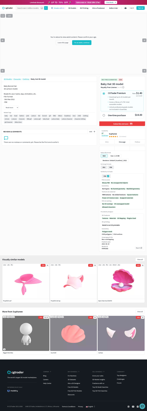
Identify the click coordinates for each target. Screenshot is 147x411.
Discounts (71, 395)
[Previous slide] (3, 40)
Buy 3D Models (72, 372)
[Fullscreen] (2, 16)
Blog (44, 376)
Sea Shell (53, 353)
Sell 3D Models (97, 372)
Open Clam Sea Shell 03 (105, 301)
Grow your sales (97, 376)
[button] (42, 8)
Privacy (80, 407)
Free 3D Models (73, 387)
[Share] (137, 148)
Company (46, 372)
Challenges (120, 379)
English (89, 407)
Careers (45, 379)
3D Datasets (72, 379)
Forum (119, 383)
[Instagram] (138, 406)
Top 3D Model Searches (100, 387)
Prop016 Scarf (7, 301)
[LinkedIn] (128, 406)
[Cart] (125, 8)
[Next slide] (144, 40)
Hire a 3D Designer (74, 383)
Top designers (121, 375)
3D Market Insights (98, 379)
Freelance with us (98, 383)
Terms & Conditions (68, 407)
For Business (72, 376)
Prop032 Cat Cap (55, 301)
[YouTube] (133, 406)
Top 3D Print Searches (99, 391)
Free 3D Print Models (75, 391)
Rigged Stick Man (8, 353)
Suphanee (113, 134)
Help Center (47, 383)
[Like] (107, 148)
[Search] (46, 8)
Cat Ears (100, 353)
